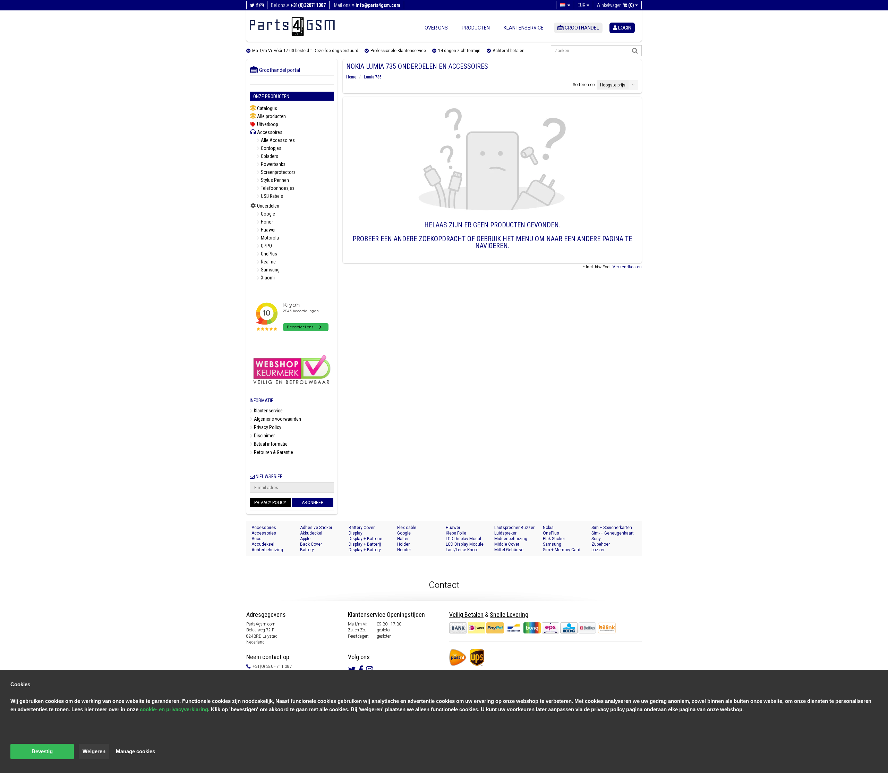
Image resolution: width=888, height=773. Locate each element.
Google (267, 214)
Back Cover (311, 544)
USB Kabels (271, 196)
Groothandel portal (278, 70)
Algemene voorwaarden (277, 419)
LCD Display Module (465, 544)
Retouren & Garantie (273, 452)
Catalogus (266, 108)
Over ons (436, 28)
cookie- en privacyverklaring (174, 709)
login (624, 28)
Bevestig (42, 751)
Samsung (270, 269)
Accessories (263, 533)
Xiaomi (267, 277)
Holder (403, 544)
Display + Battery (365, 549)
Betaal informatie (270, 444)
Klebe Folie (456, 533)
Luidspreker (505, 533)
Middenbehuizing (510, 538)
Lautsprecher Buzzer (514, 527)
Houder (404, 549)
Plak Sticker (554, 538)
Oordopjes (270, 148)
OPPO (266, 246)
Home (351, 77)
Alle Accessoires (277, 140)
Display (355, 533)
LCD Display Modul (463, 538)
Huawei (267, 230)
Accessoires (269, 132)
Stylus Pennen (274, 180)
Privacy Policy (267, 427)
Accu (256, 538)
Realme (268, 261)
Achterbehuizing (267, 549)
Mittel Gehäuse (508, 549)
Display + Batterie (365, 538)
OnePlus (268, 254)
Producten (476, 28)
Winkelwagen (615, 5)
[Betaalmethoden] (523, 627)
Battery (307, 549)
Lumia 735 (373, 77)
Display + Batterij (365, 544)
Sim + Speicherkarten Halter (611, 527)
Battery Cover (362, 527)
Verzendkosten (627, 266)
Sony (596, 538)
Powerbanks (272, 164)
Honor (266, 222)
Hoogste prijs (612, 85)
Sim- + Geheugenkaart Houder (612, 533)
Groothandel (581, 28)
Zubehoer (600, 544)
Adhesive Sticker (316, 527)
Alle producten (271, 116)
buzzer (598, 549)
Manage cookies (135, 751)
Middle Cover (506, 544)
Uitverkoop (267, 124)
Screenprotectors (278, 172)
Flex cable (406, 527)
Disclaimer (264, 435)
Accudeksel (262, 544)
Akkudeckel (311, 533)
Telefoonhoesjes (277, 188)
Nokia (548, 527)
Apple (305, 538)
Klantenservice (524, 28)
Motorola (269, 238)
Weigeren (94, 751)
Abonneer (313, 502)
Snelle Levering (509, 614)
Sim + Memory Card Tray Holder (561, 550)
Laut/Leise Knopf (462, 549)
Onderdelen (267, 206)
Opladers (269, 156)
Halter (403, 538)
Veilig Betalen (466, 614)
